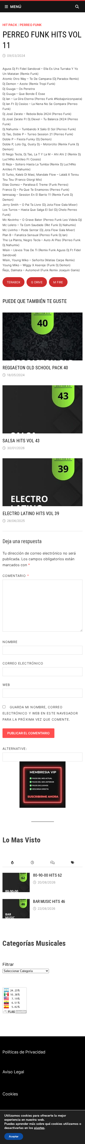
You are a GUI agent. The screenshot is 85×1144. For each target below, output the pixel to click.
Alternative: (14, 749)
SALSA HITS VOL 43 (21, 440)
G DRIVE (37, 282)
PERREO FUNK (31, 25)
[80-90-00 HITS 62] (16, 875)
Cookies (10, 1094)
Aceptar (14, 1136)
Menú (15, 6)
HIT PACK (9, 25)
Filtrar (8, 964)
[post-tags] (73, 862)
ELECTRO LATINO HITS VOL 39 (30, 513)
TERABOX (13, 282)
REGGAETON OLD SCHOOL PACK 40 (35, 367)
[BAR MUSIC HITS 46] (16, 902)
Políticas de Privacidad (23, 1052)
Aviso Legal (13, 1071)
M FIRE (58, 282)
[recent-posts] (32, 862)
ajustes (39, 1128)
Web (6, 685)
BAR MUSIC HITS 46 (49, 901)
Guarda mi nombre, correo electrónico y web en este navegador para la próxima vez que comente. (40, 713)
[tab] (12, 862)
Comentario (15, 576)
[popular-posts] (12, 862)
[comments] (53, 862)
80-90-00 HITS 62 (47, 875)
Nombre (9, 642)
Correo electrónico (22, 663)
